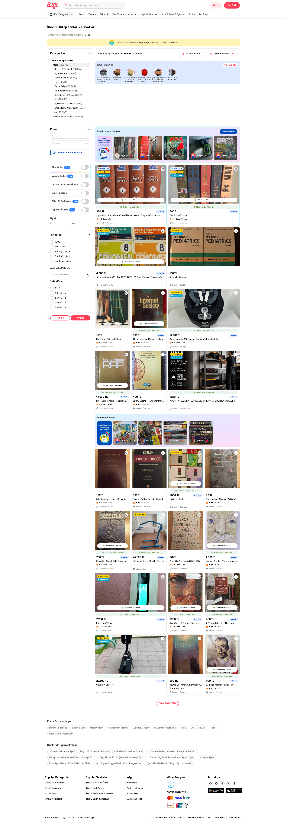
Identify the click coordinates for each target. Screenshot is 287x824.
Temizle (60, 318)
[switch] (85, 167)
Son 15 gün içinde (63, 261)
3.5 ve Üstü (60, 298)
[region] (167, 75)
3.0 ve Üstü (60, 293)
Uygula (80, 318)
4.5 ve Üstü (60, 307)
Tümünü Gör (230, 65)
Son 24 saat (61, 246)
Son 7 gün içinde (62, 256)
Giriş (216, 5)
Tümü (57, 242)
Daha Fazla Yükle (167, 703)
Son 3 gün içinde (62, 251)
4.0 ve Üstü (60, 302)
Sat (234, 5)
